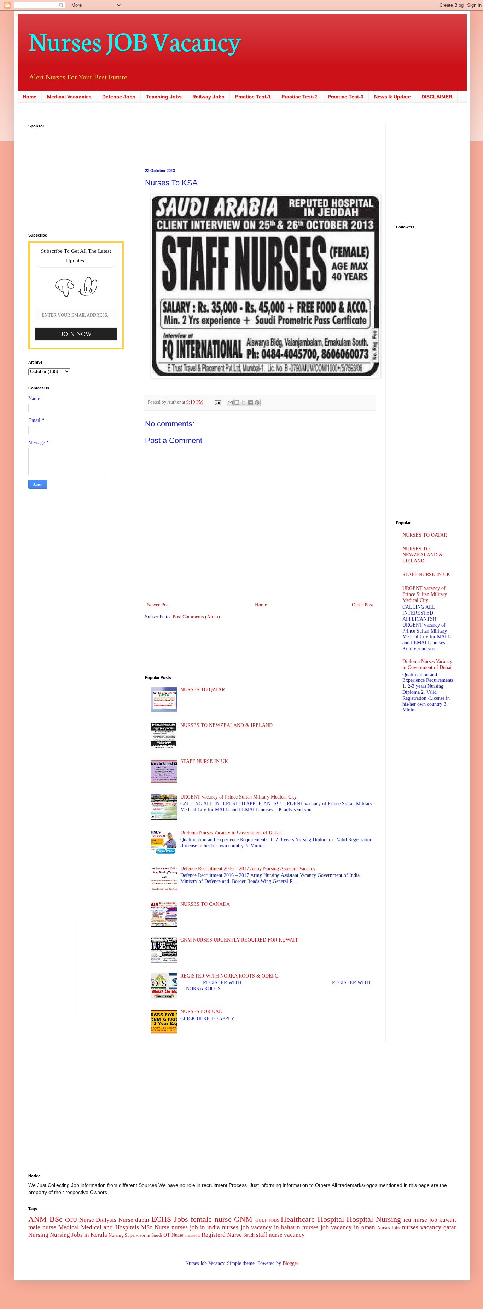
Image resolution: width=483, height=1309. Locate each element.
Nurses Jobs (388, 1227)
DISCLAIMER (436, 97)
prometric (192, 1235)
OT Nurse (173, 1235)
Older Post (362, 605)
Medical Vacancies (69, 97)
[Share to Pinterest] (257, 402)
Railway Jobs (208, 97)
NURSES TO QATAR (202, 689)
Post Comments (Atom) (196, 617)
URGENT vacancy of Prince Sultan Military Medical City (238, 797)
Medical (68, 1227)
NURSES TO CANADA (205, 904)
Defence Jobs (118, 97)
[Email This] (230, 402)
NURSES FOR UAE (201, 1011)
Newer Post (158, 605)
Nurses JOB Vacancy (134, 40)
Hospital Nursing (374, 1219)
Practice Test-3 (345, 97)
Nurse (162, 1227)
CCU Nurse (79, 1220)
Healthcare (298, 1219)
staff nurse (269, 1234)
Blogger (290, 1263)
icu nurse (415, 1220)
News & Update (392, 97)
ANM (37, 1219)
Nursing (38, 1234)
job (433, 1220)
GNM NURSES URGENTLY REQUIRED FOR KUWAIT (239, 940)
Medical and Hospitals (110, 1227)
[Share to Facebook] (250, 402)
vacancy (294, 1234)
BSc (56, 1219)
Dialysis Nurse (114, 1220)
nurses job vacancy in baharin (261, 1227)
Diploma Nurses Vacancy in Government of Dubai (230, 832)
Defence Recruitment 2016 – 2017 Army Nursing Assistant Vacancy (247, 868)
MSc (146, 1227)
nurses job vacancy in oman (338, 1227)
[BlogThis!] (236, 402)
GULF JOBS (267, 1220)
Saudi (249, 1235)
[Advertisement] (215, 140)
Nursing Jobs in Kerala (78, 1234)
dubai (142, 1220)
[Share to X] (243, 402)
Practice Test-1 (253, 97)
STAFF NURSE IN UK (204, 761)
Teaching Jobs (164, 97)
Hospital (331, 1219)
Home (29, 97)
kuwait (447, 1220)
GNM (243, 1219)
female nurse (211, 1219)
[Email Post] (217, 402)
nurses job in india (195, 1227)
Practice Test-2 (299, 97)
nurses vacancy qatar (429, 1227)
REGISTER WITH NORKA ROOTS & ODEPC (229, 976)
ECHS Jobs (169, 1219)
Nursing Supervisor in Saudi (135, 1235)
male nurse (42, 1227)
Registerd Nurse (222, 1234)
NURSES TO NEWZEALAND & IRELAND (226, 725)
